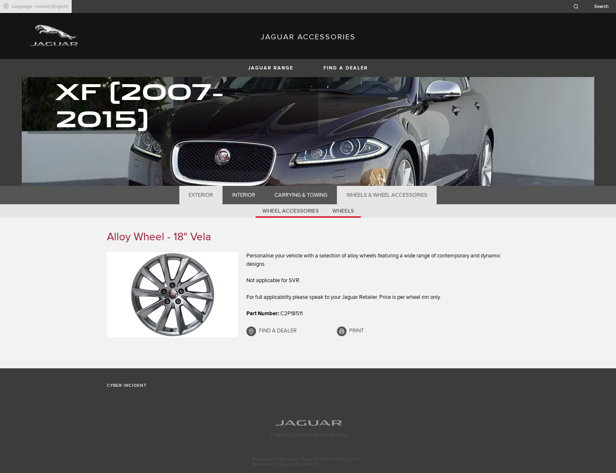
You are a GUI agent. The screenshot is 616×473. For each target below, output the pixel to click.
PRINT (356, 330)
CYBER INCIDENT (127, 385)
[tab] (201, 195)
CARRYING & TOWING (300, 195)
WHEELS (343, 211)
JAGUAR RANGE (270, 68)
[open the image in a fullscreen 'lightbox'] (172, 294)
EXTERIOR (201, 195)
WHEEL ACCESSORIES (290, 211)
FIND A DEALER (346, 68)
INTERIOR (243, 195)
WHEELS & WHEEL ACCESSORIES (387, 195)
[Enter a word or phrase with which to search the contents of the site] (593, 6)
